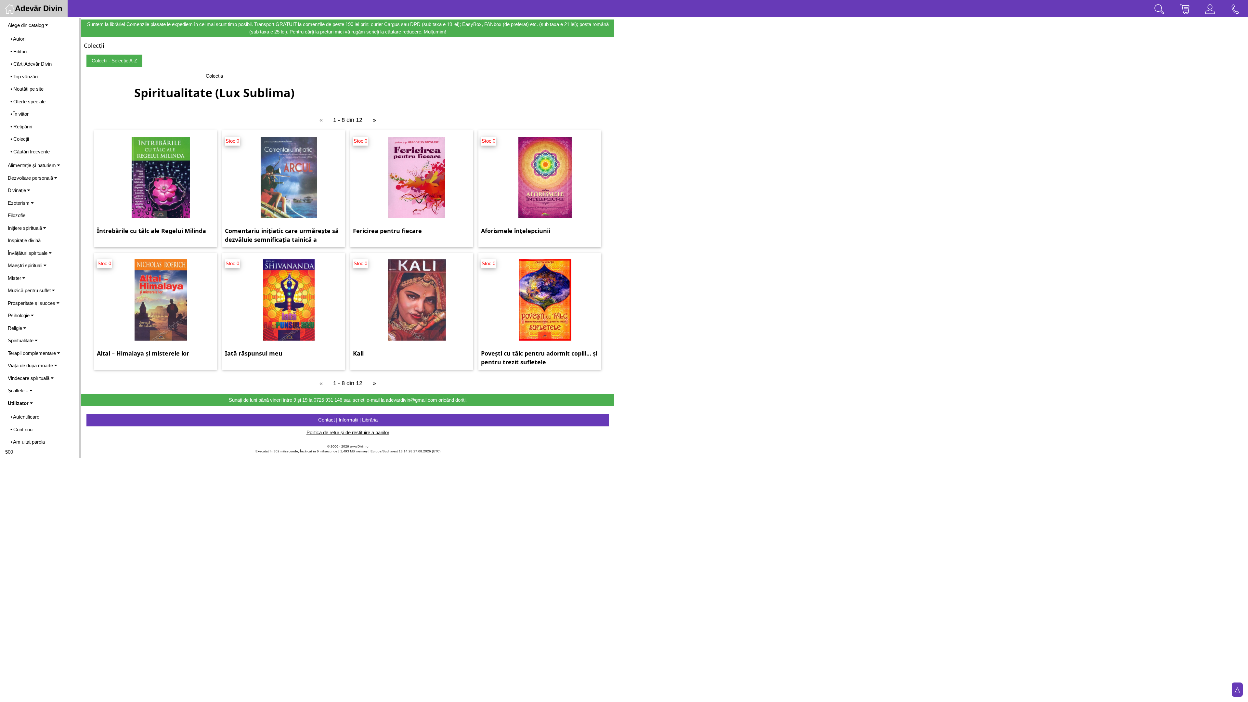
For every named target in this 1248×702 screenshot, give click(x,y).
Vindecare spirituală (29, 378)
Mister (15, 278)
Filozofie (16, 215)
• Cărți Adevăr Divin (31, 64)
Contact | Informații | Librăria (348, 419)
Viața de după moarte (31, 365)
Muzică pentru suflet (30, 290)
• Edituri (18, 51)
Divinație (17, 190)
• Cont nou (21, 429)
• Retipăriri (21, 126)
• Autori (17, 39)
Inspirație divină (24, 240)
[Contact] (1235, 8)
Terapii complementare (32, 353)
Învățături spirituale (28, 253)
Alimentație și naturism (32, 165)
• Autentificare (24, 417)
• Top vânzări (24, 76)
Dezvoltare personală (31, 178)
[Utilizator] (1210, 8)
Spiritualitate (21, 340)
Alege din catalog (26, 25)
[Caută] (1159, 8)
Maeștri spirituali (26, 265)
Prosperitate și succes (32, 303)
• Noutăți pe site (27, 89)
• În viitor (19, 114)
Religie (15, 328)
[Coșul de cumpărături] (1184, 8)
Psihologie (19, 315)
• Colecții (19, 139)
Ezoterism (19, 203)
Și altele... (19, 390)
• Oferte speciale (28, 101)
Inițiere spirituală (25, 228)
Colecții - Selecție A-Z (114, 60)
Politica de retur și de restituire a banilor (347, 432)
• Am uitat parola (27, 442)
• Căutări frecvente (30, 151)
